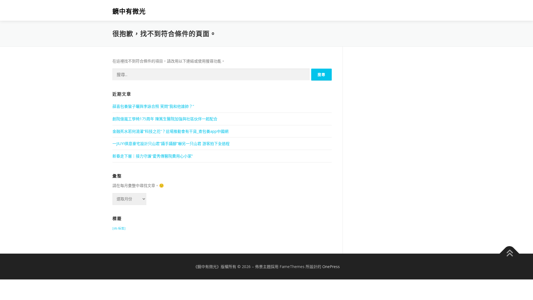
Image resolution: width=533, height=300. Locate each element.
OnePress (331, 266)
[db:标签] (118, 228)
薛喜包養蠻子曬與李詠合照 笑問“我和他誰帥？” (153, 106)
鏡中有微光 (129, 11)
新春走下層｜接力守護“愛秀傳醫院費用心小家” (152, 156)
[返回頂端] (509, 253)
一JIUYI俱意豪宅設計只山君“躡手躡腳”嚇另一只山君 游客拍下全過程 (171, 143)
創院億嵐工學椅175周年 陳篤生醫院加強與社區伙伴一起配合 (164, 118)
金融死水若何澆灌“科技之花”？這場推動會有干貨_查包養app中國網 (170, 131)
